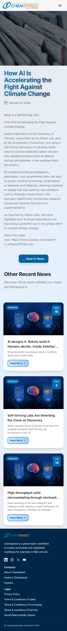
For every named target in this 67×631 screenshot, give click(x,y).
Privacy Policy (12, 594)
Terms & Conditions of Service (21, 609)
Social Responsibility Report (19, 615)
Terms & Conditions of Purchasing (23, 604)
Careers (8, 582)
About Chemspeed (14, 572)
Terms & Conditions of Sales (19, 599)
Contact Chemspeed (15, 577)
